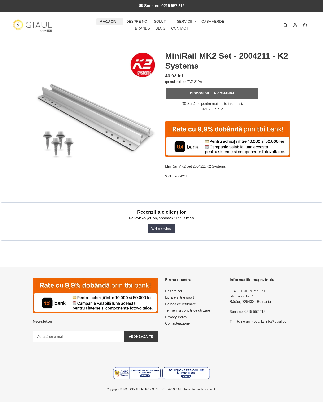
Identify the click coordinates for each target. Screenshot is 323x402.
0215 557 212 (254, 311)
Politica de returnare (180, 304)
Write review (161, 228)
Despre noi (173, 291)
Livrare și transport (179, 297)
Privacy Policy (176, 317)
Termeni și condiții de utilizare (187, 310)
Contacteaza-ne (177, 323)
